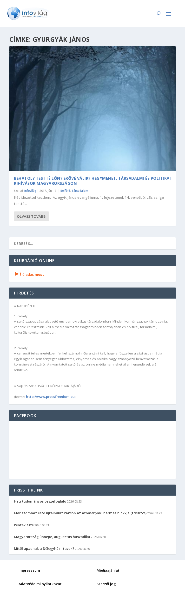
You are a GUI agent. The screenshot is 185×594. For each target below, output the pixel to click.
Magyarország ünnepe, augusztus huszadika (52, 536)
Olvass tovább (31, 216)
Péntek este (24, 525)
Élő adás (29, 274)
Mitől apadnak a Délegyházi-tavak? (44, 548)
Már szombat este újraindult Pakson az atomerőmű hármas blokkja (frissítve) (80, 513)
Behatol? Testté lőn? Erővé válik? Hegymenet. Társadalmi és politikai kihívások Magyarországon (92, 181)
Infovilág (30, 191)
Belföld (65, 191)
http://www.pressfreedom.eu (50, 396)
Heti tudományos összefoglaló (40, 501)
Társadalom (80, 191)
